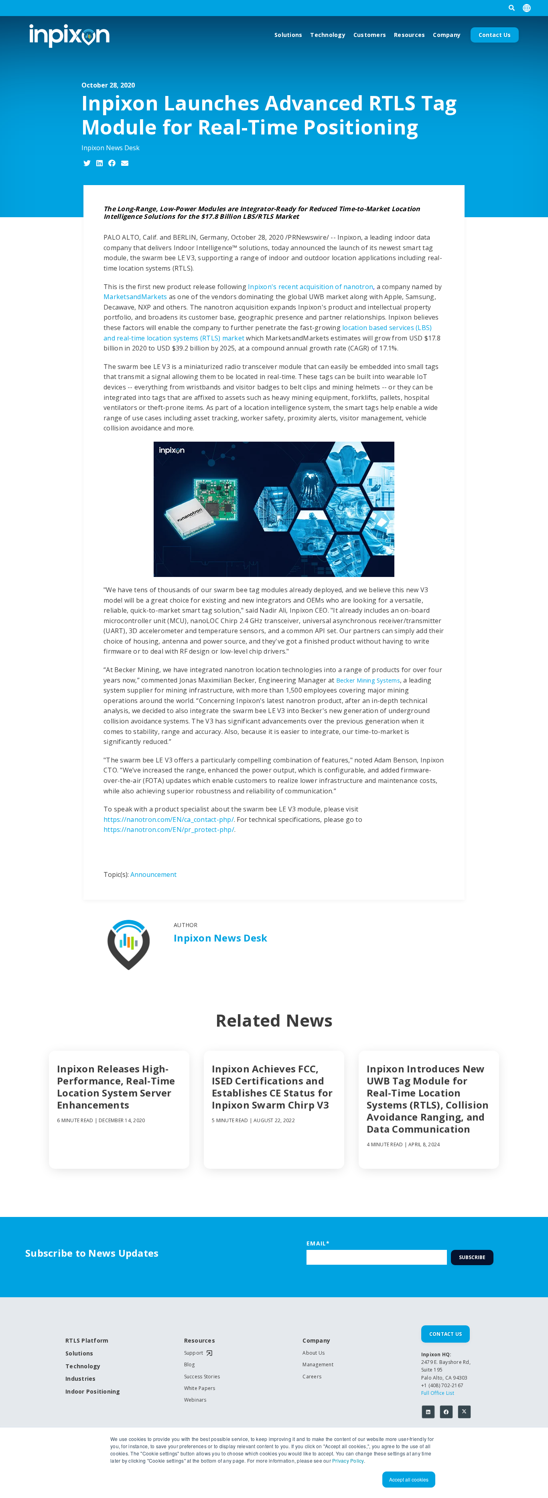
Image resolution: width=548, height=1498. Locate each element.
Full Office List (437, 1393)
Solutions (288, 35)
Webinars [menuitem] (195, 1400)
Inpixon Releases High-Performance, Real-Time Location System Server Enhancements (116, 1087)
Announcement (153, 874)
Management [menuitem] (317, 1365)
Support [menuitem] (193, 1353)
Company (447, 35)
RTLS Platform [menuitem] (86, 1340)
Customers (369, 35)
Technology (327, 35)
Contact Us (495, 35)
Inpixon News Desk (110, 147)
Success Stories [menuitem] (202, 1377)
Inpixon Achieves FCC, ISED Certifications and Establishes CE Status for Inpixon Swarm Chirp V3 (272, 1087)
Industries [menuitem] (80, 1379)
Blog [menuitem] (189, 1365)
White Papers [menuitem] (199, 1388)
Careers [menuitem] (311, 1377)
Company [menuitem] (316, 1340)
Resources (409, 35)
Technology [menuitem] (83, 1366)
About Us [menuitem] (313, 1353)
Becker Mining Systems (368, 680)
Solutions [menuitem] (79, 1353)
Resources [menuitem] (199, 1340)
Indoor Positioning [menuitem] (92, 1391)
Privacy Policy (348, 1460)
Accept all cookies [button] (408, 1479)
